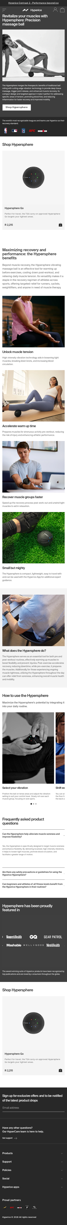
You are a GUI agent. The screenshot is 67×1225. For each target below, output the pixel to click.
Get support (7, 1138)
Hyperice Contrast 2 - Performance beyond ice (33, 3)
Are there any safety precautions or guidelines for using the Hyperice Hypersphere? (32, 873)
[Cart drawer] (61, 10)
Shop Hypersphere (17, 107)
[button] (31, 804)
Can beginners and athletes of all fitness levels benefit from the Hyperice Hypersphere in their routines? (32, 885)
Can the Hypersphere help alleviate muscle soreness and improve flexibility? (31, 835)
